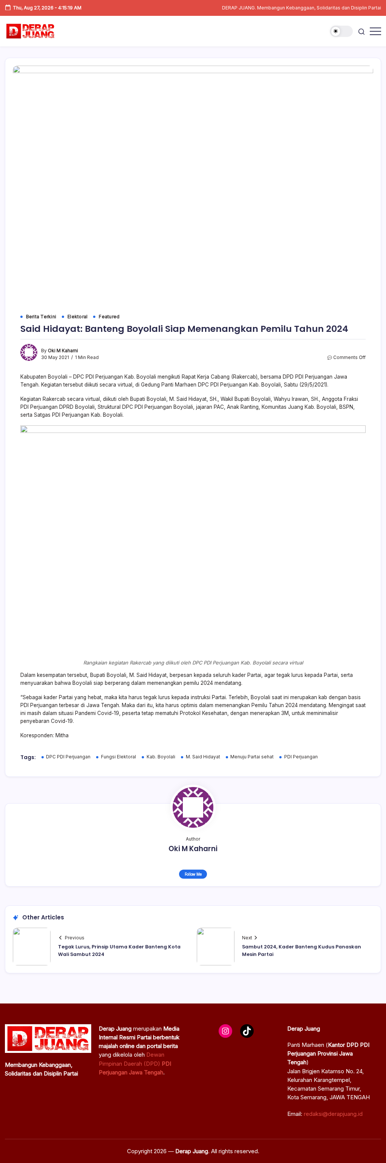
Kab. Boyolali (161, 756)
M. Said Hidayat (203, 756)
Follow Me (193, 874)
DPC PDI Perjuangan (68, 756)
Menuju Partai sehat (252, 756)
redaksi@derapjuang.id (333, 1113)
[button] (341, 31)
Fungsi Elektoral (118, 756)
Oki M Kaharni (63, 350)
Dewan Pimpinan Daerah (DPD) (135, 1063)
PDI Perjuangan (301, 756)
